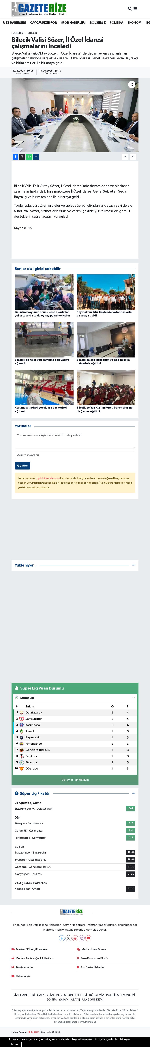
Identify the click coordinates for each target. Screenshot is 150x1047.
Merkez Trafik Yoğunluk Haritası (34, 958)
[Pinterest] (75, 938)
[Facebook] (62, 938)
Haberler (17, 33)
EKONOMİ (135, 22)
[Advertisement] (75, 531)
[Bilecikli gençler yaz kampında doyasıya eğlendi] (44, 339)
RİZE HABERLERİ (14, 22)
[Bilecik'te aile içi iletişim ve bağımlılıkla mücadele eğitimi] (106, 339)
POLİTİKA (116, 22)
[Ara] (130, 9)
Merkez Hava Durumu (94, 949)
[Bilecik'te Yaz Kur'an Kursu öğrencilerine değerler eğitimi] (106, 387)
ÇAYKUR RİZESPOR (43, 22)
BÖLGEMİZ (98, 22)
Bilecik (32, 33)
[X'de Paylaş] (22, 157)
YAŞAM (64, 999)
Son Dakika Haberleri (92, 967)
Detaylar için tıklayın (75, 779)
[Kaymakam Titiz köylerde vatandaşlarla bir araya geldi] (106, 291)
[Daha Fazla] (36, 157)
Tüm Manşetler (25, 967)
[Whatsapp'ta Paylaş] (29, 157)
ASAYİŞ (75, 999)
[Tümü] (133, 565)
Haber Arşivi (23, 976)
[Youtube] (88, 938)
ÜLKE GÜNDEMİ (92, 999)
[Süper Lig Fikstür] (133, 793)
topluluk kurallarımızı (48, 478)
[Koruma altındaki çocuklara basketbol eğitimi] (44, 387)
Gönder (22, 465)
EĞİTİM (52, 999)
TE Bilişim (33, 1032)
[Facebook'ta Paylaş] (15, 157)
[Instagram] (82, 938)
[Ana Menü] (135, 9)
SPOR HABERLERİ (73, 22)
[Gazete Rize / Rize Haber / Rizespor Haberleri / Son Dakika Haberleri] (48, 9)
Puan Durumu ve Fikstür (94, 958)
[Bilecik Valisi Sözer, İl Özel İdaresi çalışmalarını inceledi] (75, 115)
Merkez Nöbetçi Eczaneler (32, 949)
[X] (68, 938)
